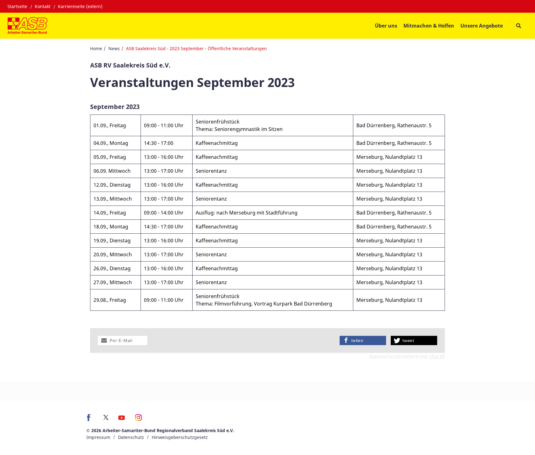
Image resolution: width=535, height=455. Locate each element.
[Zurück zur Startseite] (27, 26)
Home (96, 48)
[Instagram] (138, 419)
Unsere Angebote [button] (481, 25)
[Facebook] (90, 419)
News (114, 48)
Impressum (98, 437)
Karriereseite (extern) (80, 6)
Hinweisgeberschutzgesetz (180, 437)
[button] (122, 340)
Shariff (437, 356)
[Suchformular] (518, 25)
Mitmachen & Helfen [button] (428, 25)
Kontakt (42, 6)
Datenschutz (131, 437)
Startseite (17, 6)
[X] (105, 417)
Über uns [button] (386, 25)
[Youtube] (121, 419)
